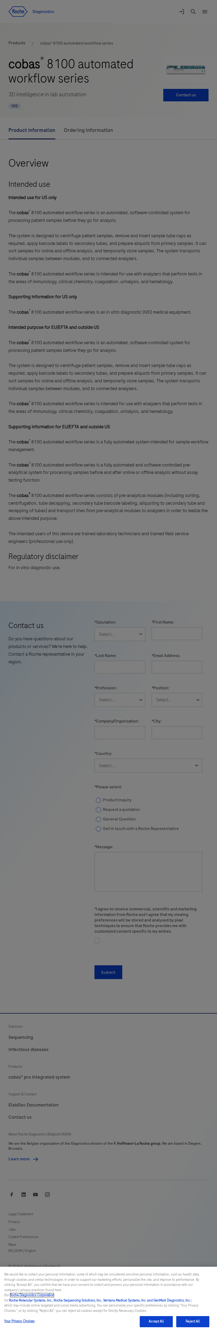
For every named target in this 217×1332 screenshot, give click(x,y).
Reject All (193, 1321)
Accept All (156, 1321)
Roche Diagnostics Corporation (32, 1295)
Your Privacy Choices (19, 1321)
